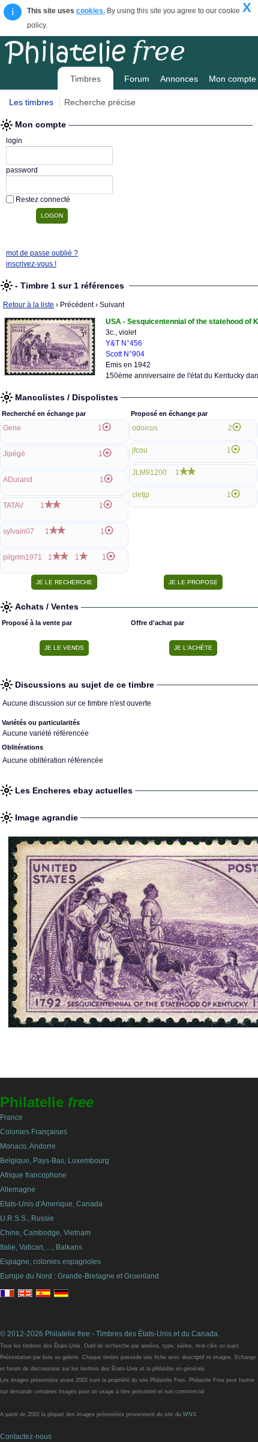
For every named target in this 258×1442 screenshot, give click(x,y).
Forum (136, 79)
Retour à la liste (28, 305)
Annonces (179, 79)
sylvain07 (18, 531)
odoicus (145, 428)
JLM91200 (149, 472)
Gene (12, 428)
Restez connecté (43, 199)
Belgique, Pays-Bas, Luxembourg (54, 1160)
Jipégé (14, 454)
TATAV (13, 505)
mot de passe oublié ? (42, 253)
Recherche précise (100, 102)
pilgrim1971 (22, 557)
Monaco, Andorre (28, 1146)
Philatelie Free (122, 50)
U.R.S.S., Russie (27, 1218)
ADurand (17, 479)
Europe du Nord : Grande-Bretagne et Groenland (79, 1276)
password (22, 170)
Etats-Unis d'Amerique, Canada (51, 1204)
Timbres (85, 79)
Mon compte (232, 79)
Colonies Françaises (33, 1132)
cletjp (140, 494)
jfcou (140, 450)
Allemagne (17, 1189)
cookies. (90, 11)
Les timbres (31, 102)
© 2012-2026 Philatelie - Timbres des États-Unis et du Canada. (110, 1334)
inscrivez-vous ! (31, 264)
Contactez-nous (26, 1436)
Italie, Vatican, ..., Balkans (41, 1247)
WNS (189, 1414)
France (11, 1117)
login (14, 140)
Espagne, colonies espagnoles (50, 1261)
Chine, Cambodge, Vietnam (45, 1233)
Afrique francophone (33, 1175)
